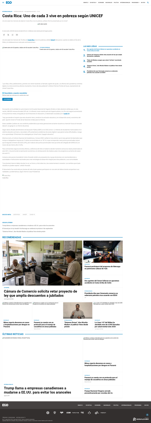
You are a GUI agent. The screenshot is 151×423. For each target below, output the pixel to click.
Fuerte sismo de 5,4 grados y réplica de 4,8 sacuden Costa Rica (57, 49)
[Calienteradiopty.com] (89, 414)
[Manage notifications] (147, 415)
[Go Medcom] (75, 414)
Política (116, 2)
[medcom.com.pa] (103, 414)
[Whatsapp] (12, 35)
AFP (85, 297)
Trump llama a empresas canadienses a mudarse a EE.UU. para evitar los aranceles (28, 225)
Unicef (53, 40)
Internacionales (125, 2)
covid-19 (66, 113)
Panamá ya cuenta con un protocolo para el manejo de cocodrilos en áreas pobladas (45, 325)
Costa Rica (16, 214)
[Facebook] (4, 35)
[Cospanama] (68, 414)
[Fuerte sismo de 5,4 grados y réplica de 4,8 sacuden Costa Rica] (20, 47)
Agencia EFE (7, 395)
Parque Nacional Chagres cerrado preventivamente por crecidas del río (99, 392)
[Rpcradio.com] (82, 414)
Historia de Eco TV (21, 417)
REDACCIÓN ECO (37, 329)
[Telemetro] (47, 414)
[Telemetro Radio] (96, 414)
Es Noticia (93, 2)
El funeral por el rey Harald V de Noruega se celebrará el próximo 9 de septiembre (27, 228)
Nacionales (108, 2)
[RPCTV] (54, 414)
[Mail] (17, 35)
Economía (101, 2)
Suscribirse (7, 99)
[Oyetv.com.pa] (61, 414)
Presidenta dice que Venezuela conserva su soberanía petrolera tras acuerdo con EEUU (102, 71)
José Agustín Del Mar (9, 299)
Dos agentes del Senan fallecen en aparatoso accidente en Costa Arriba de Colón (102, 282)
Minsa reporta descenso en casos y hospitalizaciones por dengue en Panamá (17, 325)
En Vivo (143, 2)
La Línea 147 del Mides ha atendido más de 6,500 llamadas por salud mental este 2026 (107, 325)
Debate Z (85, 2)
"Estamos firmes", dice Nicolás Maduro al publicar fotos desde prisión (23, 231)
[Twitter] (8, 35)
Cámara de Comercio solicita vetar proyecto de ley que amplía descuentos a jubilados (40, 293)
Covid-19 (32, 214)
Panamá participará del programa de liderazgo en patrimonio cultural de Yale (102, 268)
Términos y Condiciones (8, 417)
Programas (135, 2)
